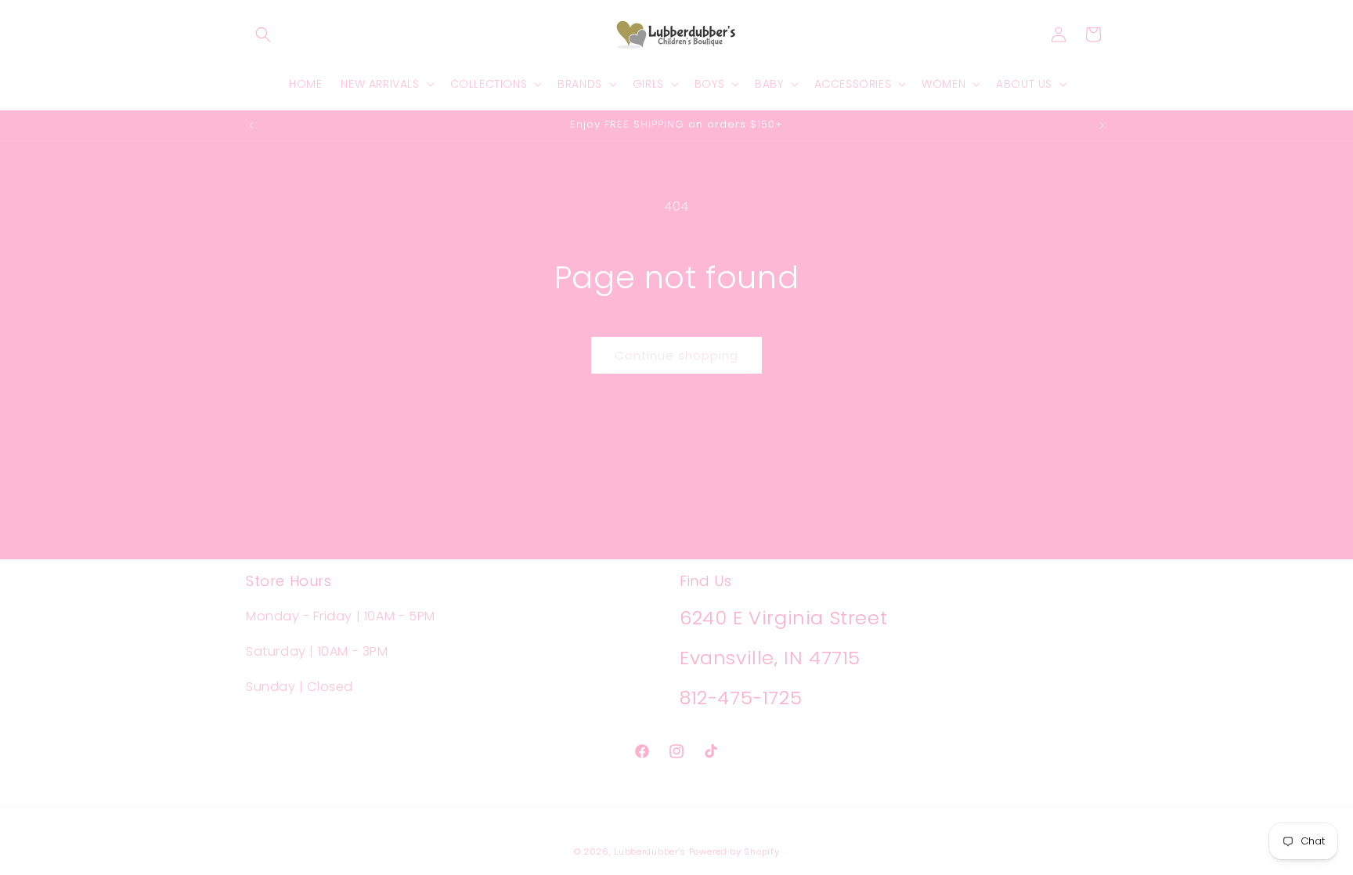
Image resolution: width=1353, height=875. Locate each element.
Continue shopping (676, 355)
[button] (263, 34)
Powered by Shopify (734, 851)
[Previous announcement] (251, 125)
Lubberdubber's (650, 851)
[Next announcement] (1101, 125)
